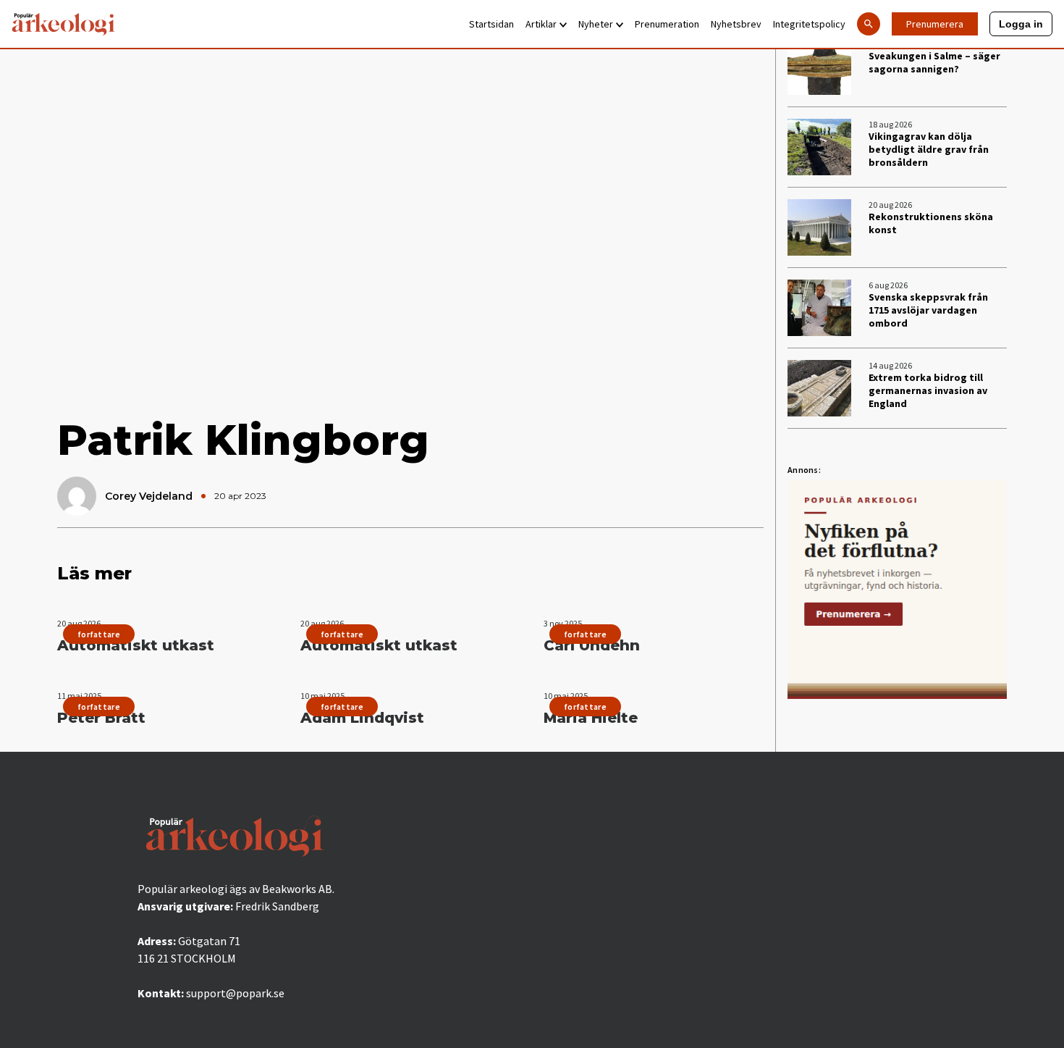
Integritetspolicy (809, 24)
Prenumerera (934, 23)
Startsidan (491, 24)
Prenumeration (667, 24)
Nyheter (595, 24)
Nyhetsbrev (736, 24)
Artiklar (541, 24)
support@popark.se (235, 993)
